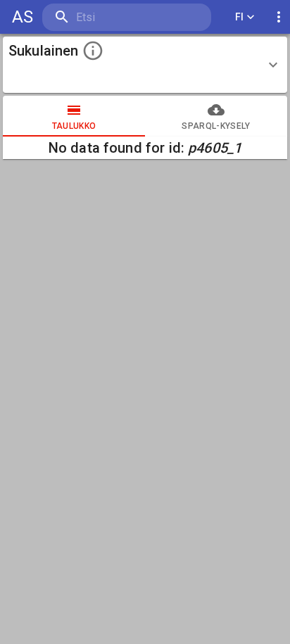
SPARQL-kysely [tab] (216, 126)
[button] (145, 65)
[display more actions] (278, 17)
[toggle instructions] (93, 50)
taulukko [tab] (74, 126)
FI (239, 17)
